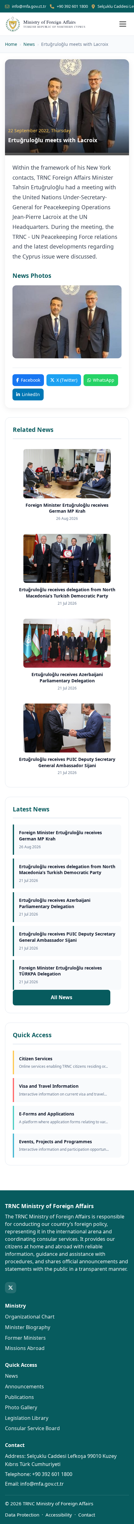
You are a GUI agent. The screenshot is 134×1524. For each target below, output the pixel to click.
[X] (10, 1287)
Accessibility (58, 1515)
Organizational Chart (30, 1316)
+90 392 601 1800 (72, 6)
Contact (86, 1515)
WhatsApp (103, 380)
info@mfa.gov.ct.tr (29, 6)
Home (11, 44)
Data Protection (22, 1515)
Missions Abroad (25, 1348)
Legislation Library (26, 1418)
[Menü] (123, 24)
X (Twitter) (66, 380)
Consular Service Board (32, 1428)
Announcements (24, 1386)
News (29, 44)
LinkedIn (31, 394)
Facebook (30, 380)
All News (61, 997)
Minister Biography (27, 1327)
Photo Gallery (21, 1407)
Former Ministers (25, 1337)
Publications (19, 1397)
